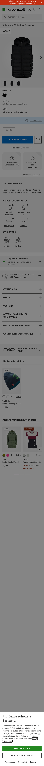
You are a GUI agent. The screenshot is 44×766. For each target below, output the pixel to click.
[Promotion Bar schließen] (41, 2)
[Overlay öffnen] (33, 3)
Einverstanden (22, 748)
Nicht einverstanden (22, 755)
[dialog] (22, 739)
